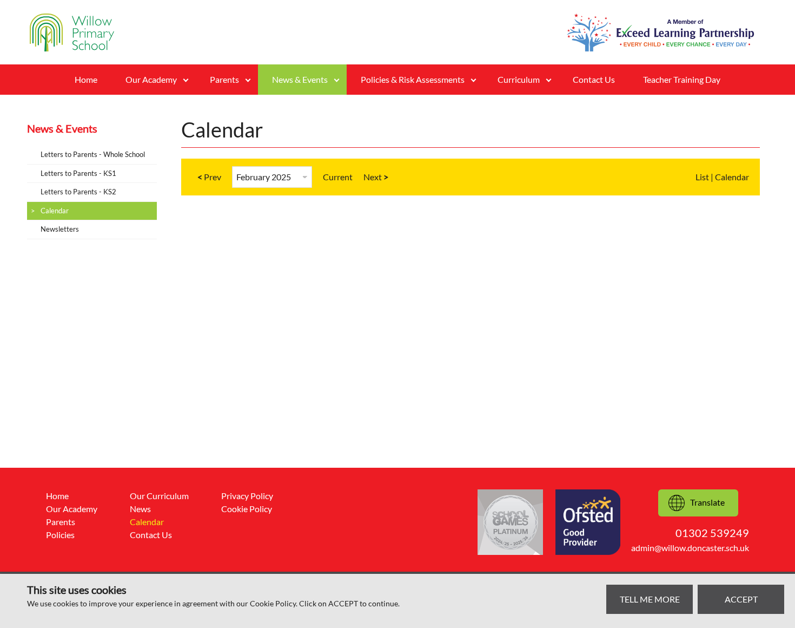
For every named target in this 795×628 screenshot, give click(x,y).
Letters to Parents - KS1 (78, 173)
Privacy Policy (247, 495)
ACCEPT (741, 599)
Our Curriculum (159, 495)
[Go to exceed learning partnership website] (660, 32)
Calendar (55, 210)
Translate (707, 502)
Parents (60, 521)
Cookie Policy (246, 508)
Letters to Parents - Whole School (93, 154)
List (702, 177)
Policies (60, 534)
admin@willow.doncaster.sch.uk (690, 547)
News (140, 508)
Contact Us (594, 79)
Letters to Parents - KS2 (78, 191)
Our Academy (71, 508)
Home (86, 79)
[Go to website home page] (72, 32)
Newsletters (60, 229)
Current (338, 177)
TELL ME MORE (650, 599)
